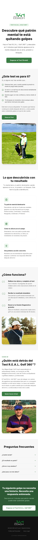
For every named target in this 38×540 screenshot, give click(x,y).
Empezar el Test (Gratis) (19, 60)
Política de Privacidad (14, 531)
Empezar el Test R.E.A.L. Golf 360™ (19, 508)
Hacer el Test (9, 117)
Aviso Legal (26, 531)
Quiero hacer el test (11, 394)
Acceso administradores (19, 535)
